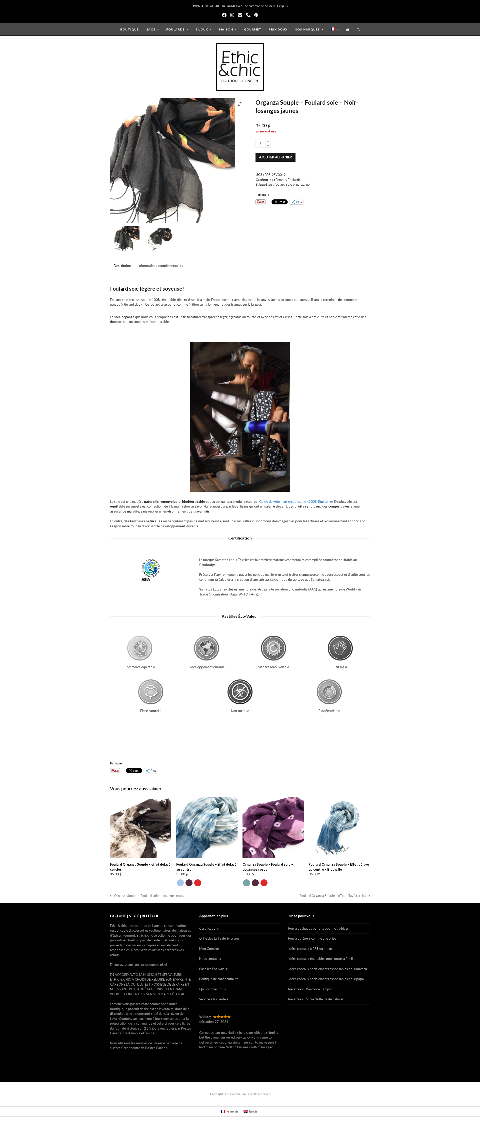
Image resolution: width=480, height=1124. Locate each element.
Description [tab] (122, 266)
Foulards (294, 180)
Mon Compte (209, 949)
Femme (281, 180)
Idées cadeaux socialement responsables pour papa (326, 979)
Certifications (209, 928)
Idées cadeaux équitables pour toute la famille (321, 959)
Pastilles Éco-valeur (213, 969)
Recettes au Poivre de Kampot (310, 989)
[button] (348, 29)
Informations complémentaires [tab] (160, 266)
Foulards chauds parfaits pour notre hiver (318, 928)
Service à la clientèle (213, 999)
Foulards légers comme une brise (312, 938)
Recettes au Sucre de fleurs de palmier (316, 999)
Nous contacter (210, 959)
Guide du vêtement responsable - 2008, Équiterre (295, 502)
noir (309, 184)
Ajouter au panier (275, 157)
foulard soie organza (289, 184)
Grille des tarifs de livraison (219, 938)
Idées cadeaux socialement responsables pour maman (327, 969)
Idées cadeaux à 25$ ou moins (310, 949)
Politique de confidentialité (218, 979)
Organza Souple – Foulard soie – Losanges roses (147, 896)
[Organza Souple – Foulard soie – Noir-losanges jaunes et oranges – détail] (127, 239)
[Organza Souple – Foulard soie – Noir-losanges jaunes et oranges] (161, 239)
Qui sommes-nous (212, 989)
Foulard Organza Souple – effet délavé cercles (333, 896)
